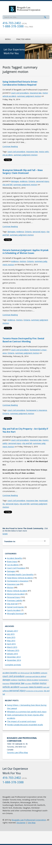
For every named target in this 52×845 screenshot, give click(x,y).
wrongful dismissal (15, 613)
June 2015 (11, 637)
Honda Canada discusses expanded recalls (25, 725)
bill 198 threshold (23, 673)
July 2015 (11, 634)
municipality (24, 687)
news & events (36, 687)
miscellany (28, 683)
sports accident (14, 610)
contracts (44, 673)
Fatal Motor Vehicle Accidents (20, 578)
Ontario (31, 181)
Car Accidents (13, 565)
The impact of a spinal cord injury (21, 721)
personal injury (42, 181)
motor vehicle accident (17, 591)
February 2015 (13, 650)
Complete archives (13, 665)
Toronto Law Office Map (17, 752)
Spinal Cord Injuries (15, 607)
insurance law (35, 93)
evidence (23, 181)
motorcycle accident (16, 594)
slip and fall (7, 184)
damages (15, 181)
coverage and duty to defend (35, 676)
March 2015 (12, 647)
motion (23, 261)
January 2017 (12, 631)
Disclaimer (21, 823)
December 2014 (13, 657)
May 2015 (11, 641)
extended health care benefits (20, 574)
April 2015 (11, 644)
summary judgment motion (29, 96)
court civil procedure (20, 93)
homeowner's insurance (36, 410)
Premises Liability (14, 600)
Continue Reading (10, 146)
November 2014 (14, 660)
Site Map (31, 823)
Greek (5, 534)
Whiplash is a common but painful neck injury (26, 712)
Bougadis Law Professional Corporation (29, 820)
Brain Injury (12, 561)
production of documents (34, 691)
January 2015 (12, 654)
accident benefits (14, 558)
